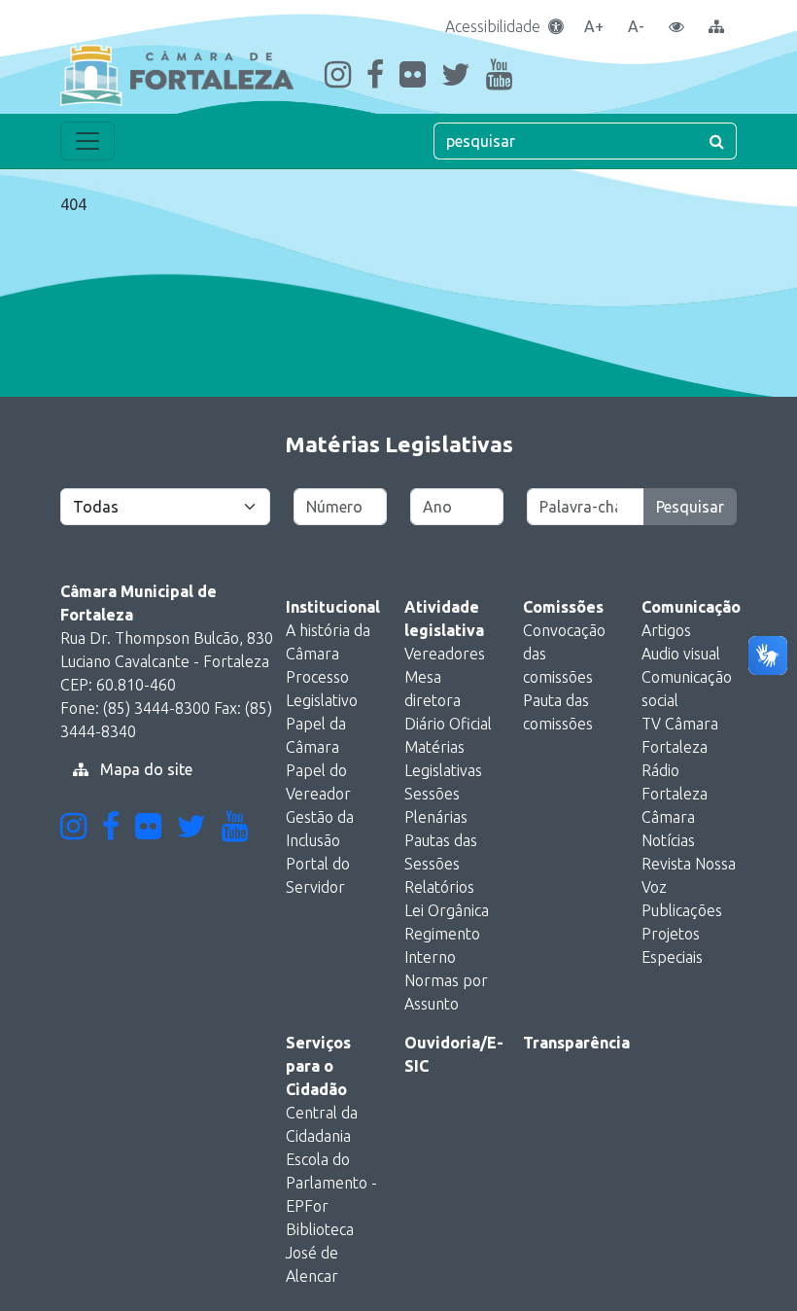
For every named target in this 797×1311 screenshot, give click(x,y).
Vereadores (444, 653)
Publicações (681, 910)
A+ (594, 26)
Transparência (576, 1042)
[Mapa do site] (716, 26)
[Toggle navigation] (87, 141)
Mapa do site (144, 769)
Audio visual (680, 653)
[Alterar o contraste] (676, 26)
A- (636, 26)
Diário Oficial (448, 723)
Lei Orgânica (446, 910)
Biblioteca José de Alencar (320, 1253)
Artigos (666, 630)
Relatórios (439, 887)
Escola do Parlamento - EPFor (331, 1183)
